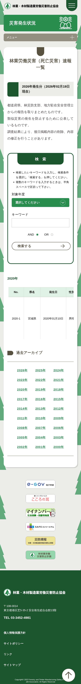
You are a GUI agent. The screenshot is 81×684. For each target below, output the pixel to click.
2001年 (40, 447)
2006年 (58, 427)
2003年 (58, 437)
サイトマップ (12, 664)
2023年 (22, 380)
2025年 (40, 370)
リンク (8, 654)
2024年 (58, 370)
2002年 (22, 447)
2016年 (40, 399)
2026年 (22, 370)
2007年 (40, 427)
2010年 (40, 418)
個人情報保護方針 (15, 632)
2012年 (58, 408)
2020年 (22, 389)
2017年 (22, 399)
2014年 (22, 408)
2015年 (58, 399)
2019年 (40, 389)
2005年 (22, 437)
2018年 (58, 389)
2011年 (22, 418)
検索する (25, 246)
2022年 (40, 380)
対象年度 (18, 194)
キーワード (20, 214)
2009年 (58, 418)
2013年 (40, 408)
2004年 (40, 437)
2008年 (22, 427)
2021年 (58, 380)
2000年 (58, 447)
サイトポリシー (14, 643)
